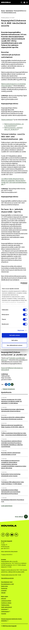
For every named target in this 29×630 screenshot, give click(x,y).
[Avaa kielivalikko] (24, 2)
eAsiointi (3, 598)
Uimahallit (3, 590)
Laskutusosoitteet (6, 600)
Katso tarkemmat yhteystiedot (9, 551)
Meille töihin (4, 586)
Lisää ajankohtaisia (6, 506)
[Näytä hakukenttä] (21, 2)
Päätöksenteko (5, 605)
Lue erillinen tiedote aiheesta (9, 179)
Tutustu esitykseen (7, 119)
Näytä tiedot (21, 330)
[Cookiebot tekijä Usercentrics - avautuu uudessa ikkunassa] (20, 283)
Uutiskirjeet (4, 609)
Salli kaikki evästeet (14, 335)
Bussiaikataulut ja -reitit (7, 584)
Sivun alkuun (19, 516)
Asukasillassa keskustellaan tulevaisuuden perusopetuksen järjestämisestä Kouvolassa (10, 491)
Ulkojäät (3, 592)
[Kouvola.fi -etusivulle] (9, 527)
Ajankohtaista (9, 10)
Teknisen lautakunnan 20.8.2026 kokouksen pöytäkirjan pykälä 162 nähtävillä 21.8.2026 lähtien (11, 401)
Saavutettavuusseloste (7, 578)
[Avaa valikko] (26, 2)
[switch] (25, 314)
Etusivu (3, 10)
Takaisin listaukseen (8, 389)
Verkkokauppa (5, 611)
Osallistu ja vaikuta (6, 603)
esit (7, 358)
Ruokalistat (4, 588)
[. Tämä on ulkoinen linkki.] (9, 384)
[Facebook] (6, 384)
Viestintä (3, 613)
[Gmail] (12, 384)
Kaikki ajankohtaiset (6, 607)
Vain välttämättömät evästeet (14, 345)
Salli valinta (14, 340)
